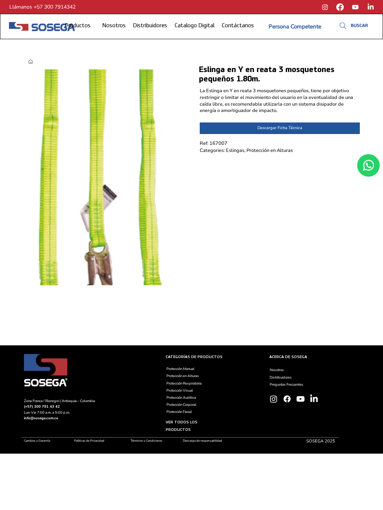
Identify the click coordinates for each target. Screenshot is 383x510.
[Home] (30, 61)
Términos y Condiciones (146, 441)
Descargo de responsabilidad (202, 441)
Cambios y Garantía (38, 441)
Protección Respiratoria (184, 383)
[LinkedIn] (370, 7)
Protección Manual (180, 368)
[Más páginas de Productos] (93, 26)
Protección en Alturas (182, 375)
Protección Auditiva (181, 397)
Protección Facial (179, 411)
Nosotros (277, 369)
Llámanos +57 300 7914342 (42, 6)
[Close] (368, 165)
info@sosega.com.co (41, 418)
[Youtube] (355, 7)
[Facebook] (340, 7)
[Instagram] (325, 7)
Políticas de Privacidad (89, 441)
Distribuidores (281, 377)
